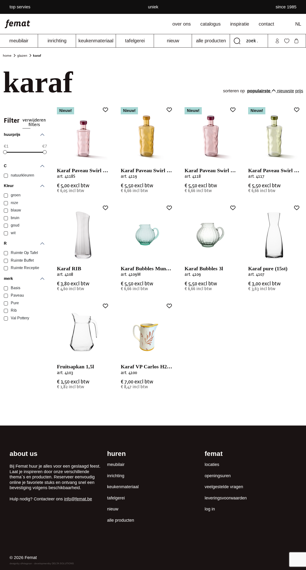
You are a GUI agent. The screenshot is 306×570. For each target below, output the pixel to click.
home (7, 55)
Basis (15, 288)
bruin (14, 218)
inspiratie (239, 24)
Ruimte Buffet (22, 260)
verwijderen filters (34, 122)
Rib (13, 310)
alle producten (211, 40)
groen (15, 195)
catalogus (210, 24)
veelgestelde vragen (224, 486)
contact (266, 24)
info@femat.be (78, 499)
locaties (212, 464)
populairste (259, 91)
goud (14, 225)
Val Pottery (19, 318)
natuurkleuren (22, 175)
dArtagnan (26, 563)
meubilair (18, 40)
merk (8, 279)
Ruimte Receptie (24, 268)
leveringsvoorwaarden (226, 498)
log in (210, 509)
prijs (299, 91)
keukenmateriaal (95, 40)
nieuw (173, 40)
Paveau (17, 295)
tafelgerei (135, 40)
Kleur (9, 186)
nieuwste (285, 91)
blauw (15, 210)
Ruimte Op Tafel (24, 253)
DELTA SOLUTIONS (63, 563)
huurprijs (12, 135)
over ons (181, 24)
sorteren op (234, 91)
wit (13, 233)
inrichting (57, 40)
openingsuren (218, 475)
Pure (14, 303)
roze (14, 203)
